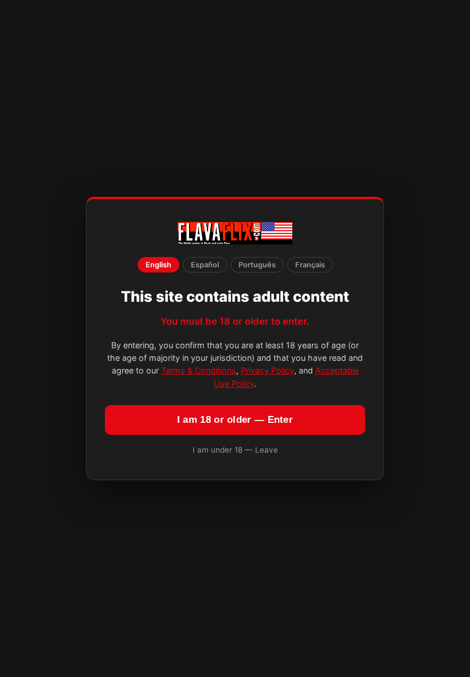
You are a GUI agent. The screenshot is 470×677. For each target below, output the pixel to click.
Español (205, 264)
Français (310, 264)
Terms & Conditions (198, 370)
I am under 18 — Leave (235, 449)
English (158, 264)
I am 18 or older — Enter (235, 419)
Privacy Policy (267, 370)
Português (257, 264)
